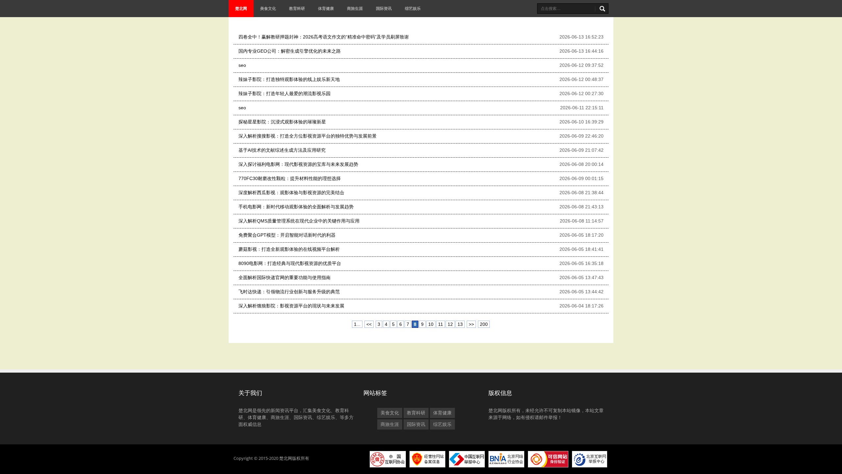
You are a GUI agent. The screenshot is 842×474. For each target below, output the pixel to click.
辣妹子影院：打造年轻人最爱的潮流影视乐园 (284, 93)
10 (430, 324)
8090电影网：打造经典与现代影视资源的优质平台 (289, 263)
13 (460, 324)
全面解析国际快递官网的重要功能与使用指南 (284, 277)
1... (357, 324)
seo (242, 65)
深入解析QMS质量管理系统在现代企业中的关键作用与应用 (298, 221)
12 (450, 324)
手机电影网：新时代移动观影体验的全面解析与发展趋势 (296, 206)
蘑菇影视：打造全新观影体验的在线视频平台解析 (289, 249)
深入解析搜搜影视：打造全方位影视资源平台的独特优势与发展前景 (307, 136)
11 (440, 324)
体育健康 (326, 8)
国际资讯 (384, 8)
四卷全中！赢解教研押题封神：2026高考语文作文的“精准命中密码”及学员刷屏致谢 (323, 37)
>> (471, 324)
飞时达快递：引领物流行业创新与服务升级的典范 (289, 291)
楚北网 (241, 8)
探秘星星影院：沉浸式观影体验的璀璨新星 (282, 121)
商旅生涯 (355, 8)
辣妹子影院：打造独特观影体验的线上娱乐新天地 (289, 79)
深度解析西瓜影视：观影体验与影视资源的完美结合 (291, 192)
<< (369, 324)
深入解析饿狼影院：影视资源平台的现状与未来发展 (291, 305)
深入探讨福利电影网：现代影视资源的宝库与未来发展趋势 (298, 164)
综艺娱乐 (413, 8)
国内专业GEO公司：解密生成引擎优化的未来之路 (289, 51)
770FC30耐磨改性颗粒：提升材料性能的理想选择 (289, 178)
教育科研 (297, 8)
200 (484, 324)
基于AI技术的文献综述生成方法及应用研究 (282, 150)
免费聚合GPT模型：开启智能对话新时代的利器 (286, 235)
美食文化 (268, 8)
